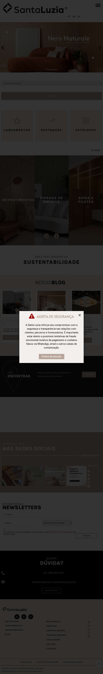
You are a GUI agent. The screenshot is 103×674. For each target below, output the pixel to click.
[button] (79, 315)
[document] (51, 337)
